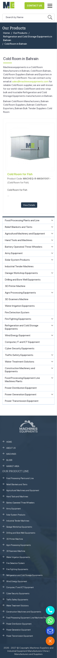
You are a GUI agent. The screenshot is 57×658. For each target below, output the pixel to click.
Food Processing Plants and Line (20, 478)
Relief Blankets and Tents (16, 484)
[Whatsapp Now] (50, 620)
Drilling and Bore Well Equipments (20, 533)
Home (6, 32)
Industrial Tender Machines (17, 521)
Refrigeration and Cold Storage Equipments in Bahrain (27, 38)
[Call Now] (50, 610)
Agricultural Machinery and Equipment (22, 490)
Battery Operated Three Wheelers (20, 503)
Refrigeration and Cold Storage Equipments (24, 575)
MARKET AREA (12, 466)
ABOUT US (11, 448)
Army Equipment (13, 508)
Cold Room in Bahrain (15, 43)
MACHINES (11, 454)
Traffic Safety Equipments (17, 599)
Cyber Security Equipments (17, 593)
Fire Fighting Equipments (17, 569)
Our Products (20, 32)
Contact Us (34, 5)
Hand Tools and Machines (17, 496)
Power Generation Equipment (18, 630)
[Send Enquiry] (50, 630)
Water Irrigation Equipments (18, 557)
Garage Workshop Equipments (19, 527)
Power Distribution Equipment (19, 624)
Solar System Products (15, 515)
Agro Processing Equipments (18, 545)
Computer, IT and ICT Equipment (20, 587)
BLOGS (9, 460)
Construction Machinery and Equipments (23, 612)
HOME (9, 442)
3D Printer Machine (14, 539)
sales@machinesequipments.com (30, 81)
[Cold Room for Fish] (30, 146)
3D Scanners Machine (15, 551)
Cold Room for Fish (19, 174)
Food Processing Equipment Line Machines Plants (27, 618)
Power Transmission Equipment (19, 636)
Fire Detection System (15, 563)
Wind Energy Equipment (16, 581)
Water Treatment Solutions (17, 605)
